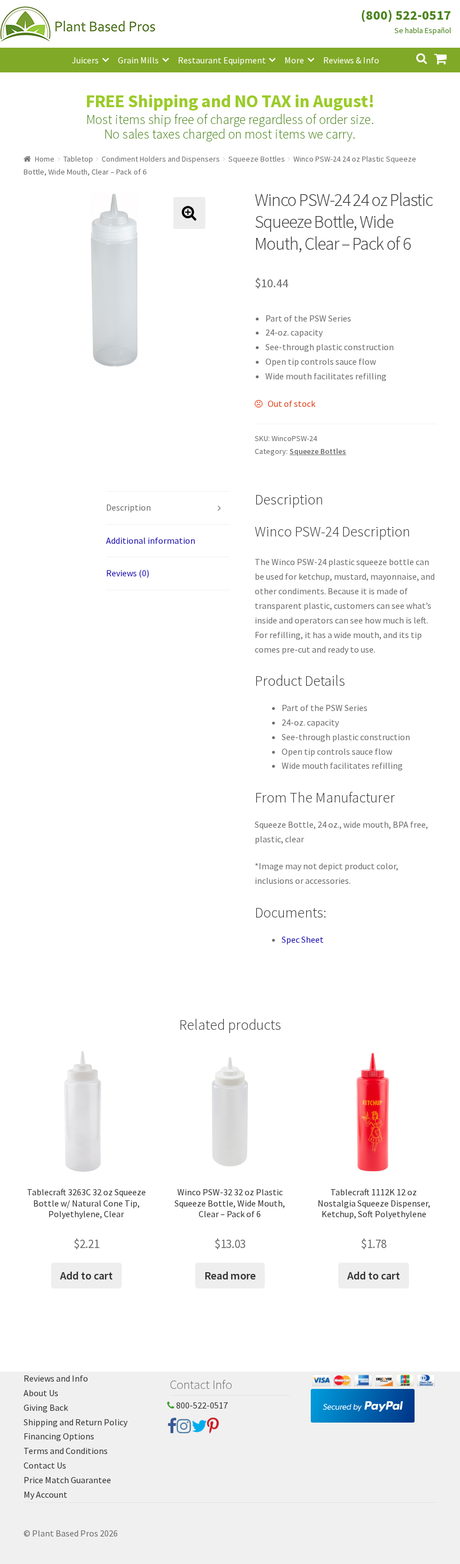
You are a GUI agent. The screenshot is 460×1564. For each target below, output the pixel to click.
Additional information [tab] (150, 540)
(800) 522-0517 (406, 15)
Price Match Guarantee (67, 1479)
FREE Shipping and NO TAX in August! (230, 101)
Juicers (85, 60)
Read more (230, 1275)
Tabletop (78, 159)
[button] (189, 213)
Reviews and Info (56, 1378)
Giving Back (46, 1407)
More (294, 60)
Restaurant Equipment (222, 60)
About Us (41, 1392)
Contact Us (45, 1465)
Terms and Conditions (66, 1450)
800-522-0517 (201, 1405)
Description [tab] (128, 507)
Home (44, 159)
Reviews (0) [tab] (127, 573)
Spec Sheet (303, 939)
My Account (45, 1494)
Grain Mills (138, 60)
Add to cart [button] (86, 1275)
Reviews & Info (351, 60)
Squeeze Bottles (256, 159)
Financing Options (59, 1436)
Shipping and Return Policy (75, 1422)
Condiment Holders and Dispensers (161, 159)
